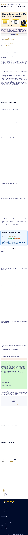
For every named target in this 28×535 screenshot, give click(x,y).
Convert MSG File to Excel (17, 368)
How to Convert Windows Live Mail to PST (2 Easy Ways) (9, 442)
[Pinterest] (6, 516)
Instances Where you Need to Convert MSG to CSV (9, 36)
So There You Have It (5, 46)
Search (11, 461)
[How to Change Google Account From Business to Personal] (14, 416)
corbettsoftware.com (14, 534)
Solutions (2, 525)
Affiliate (2, 528)
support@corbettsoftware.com (6, 511)
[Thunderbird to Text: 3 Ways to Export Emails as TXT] (14, 451)
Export (4, 491)
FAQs (10, 522)
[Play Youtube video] (14, 93)
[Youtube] (5, 516)
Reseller (2, 529)
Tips (3, 495)
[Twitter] (1, 516)
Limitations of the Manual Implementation (9, 39)
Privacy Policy (6, 528)
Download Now (10, 238)
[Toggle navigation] (26, 1)
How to (4, 492)
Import (4, 493)
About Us (2, 522)
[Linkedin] (3, 516)
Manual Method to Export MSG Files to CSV (8, 38)
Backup (4, 489)
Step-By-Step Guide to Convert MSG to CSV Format (10, 42)
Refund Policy (6, 526)
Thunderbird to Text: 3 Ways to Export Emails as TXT (8, 459)
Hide (17, 34)
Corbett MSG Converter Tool (11, 236)
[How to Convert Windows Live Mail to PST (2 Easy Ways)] (14, 434)
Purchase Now (17, 238)
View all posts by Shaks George (14, 404)
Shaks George (2, 9)
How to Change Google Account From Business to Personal (9, 425)
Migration (4, 494)
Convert (14, 9)
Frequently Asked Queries (6, 45)
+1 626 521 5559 (4, 509)
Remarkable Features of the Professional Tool (9, 43)
